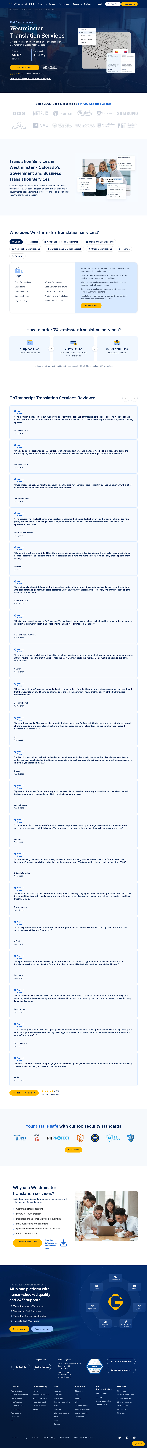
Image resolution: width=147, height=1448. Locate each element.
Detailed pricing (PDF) (41, 1395)
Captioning (15, 1409)
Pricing (35, 1391)
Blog (25, 1437)
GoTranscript (14, 10)
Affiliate (99, 1397)
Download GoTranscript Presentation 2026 (51, 1243)
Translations (16, 1413)
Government (79, 1417)
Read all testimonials (22, 1093)
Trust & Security (49, 1437)
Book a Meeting (42, 1367)
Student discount (39, 1402)
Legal (77, 1395)
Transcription (16, 1391)
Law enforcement (81, 1406)
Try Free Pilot (113, 4)
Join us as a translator (121, 1370)
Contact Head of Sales (27, 1241)
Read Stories (91, 305)
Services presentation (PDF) (62, 1404)
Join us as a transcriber (121, 1361)
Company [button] (76, 4)
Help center (64, 1437)
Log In (100, 4)
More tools (121, 1413)
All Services (26, 10)
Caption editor (101, 1405)
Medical (78, 1398)
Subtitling (15, 1417)
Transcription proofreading (16, 1400)
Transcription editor (103, 1401)
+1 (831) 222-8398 (39, 1360)
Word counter (122, 1406)
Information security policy (61, 1415)
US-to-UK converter (124, 1402)
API (12, 1420)
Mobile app (121, 1391)
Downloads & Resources (83, 1437)
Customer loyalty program (39, 1407)
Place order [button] (128, 4)
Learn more (73, 1150)
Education (79, 1391)
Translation (38, 10)
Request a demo (42, 1329)
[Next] (134, 398)
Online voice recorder (125, 1395)
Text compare (122, 1409)
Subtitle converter (124, 1398)
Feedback (57, 1409)
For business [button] (64, 4)
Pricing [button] (52, 4)
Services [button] (41, 4)
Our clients (58, 1395)
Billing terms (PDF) (40, 1398)
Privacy (35, 1437)
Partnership (58, 1398)
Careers (57, 1424)
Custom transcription (19, 1395)
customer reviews (34, 74)
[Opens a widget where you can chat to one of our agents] (138, 1444)
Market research (81, 1413)
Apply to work (101, 1394)
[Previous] (125, 398)
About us (57, 1391)
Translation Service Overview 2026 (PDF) (30, 78)
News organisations (82, 1409)
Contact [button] (87, 4)
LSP (76, 1402)
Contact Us (21, 1367)
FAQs (56, 1420)
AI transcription (17, 1406)
